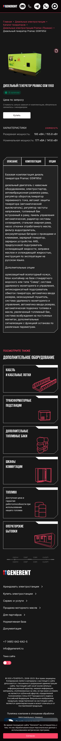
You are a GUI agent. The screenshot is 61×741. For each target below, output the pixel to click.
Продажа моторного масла (20, 607)
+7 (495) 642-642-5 (15, 641)
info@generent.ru (13, 648)
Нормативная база (14, 621)
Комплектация (33, 161)
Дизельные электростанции (30, 21)
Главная (7, 21)
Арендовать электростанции (21, 586)
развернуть (51, 127)
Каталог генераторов (14, 24)
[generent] (10, 6)
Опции (52, 161)
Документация (12, 628)
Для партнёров (12, 614)
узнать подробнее (47, 322)
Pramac (53, 146)
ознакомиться (49, 336)
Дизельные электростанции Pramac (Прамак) (27, 28)
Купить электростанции (18, 593)
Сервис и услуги (13, 600)
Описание (12, 161)
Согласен (30, 736)
